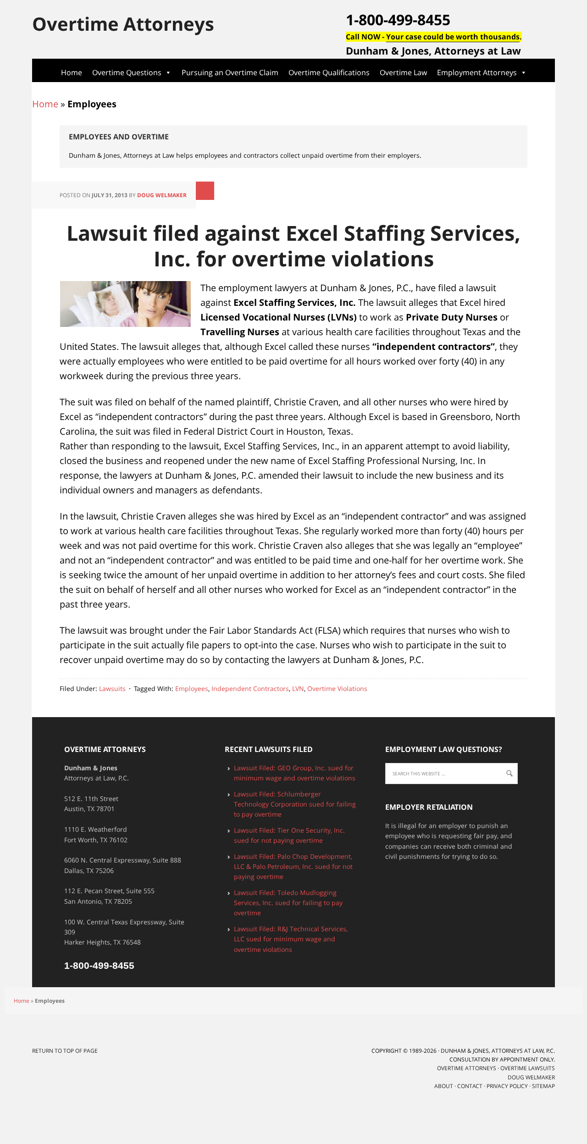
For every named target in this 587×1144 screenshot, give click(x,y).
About (443, 1086)
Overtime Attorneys (123, 23)
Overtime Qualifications (329, 72)
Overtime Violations (337, 688)
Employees (191, 688)
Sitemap (543, 1086)
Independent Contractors (250, 688)
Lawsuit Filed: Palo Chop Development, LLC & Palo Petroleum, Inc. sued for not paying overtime (293, 866)
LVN (298, 688)
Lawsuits (112, 688)
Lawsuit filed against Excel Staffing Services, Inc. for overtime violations (293, 245)
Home (71, 72)
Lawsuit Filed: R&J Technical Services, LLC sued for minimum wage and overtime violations (291, 939)
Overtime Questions (126, 72)
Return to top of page (65, 1051)
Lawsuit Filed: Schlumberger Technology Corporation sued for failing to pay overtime (295, 804)
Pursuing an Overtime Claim (230, 72)
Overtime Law (403, 72)
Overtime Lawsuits (527, 1068)
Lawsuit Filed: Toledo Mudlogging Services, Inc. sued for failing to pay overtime (288, 902)
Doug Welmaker (162, 195)
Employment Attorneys (477, 72)
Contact (469, 1086)
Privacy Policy (507, 1086)
